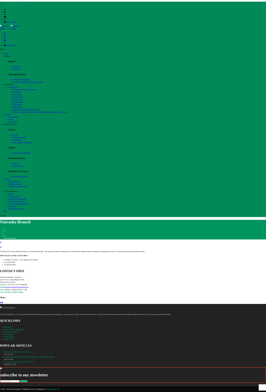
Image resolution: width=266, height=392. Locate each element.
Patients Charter (9, 337)
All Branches (16, 69)
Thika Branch (17, 104)
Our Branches (8, 334)
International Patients (19, 137)
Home (6, 228)
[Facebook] (0, 303)
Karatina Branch (17, 97)
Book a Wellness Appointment (22, 142)
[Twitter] (2, 303)
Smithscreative (51, 389)
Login (8, 22)
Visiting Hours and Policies (21, 153)
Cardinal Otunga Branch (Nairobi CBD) (25, 109)
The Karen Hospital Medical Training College (27, 82)
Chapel (14, 163)
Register (14, 22)
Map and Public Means (20, 176)
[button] (5, 211)
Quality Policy (9, 339)
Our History (16, 66)
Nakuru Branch (17, 99)
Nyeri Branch (16, 94)
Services (15, 135)
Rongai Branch (17, 107)
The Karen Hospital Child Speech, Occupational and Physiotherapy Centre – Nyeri (39, 112)
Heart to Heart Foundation (21, 79)
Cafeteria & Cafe (18, 166)
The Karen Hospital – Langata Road (24, 89)
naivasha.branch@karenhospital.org (17, 287)
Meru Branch (16, 92)
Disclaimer (7, 327)
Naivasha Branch (18, 102)
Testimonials (16, 140)
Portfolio (7, 233)
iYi (59, 389)
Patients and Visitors (10, 332)
